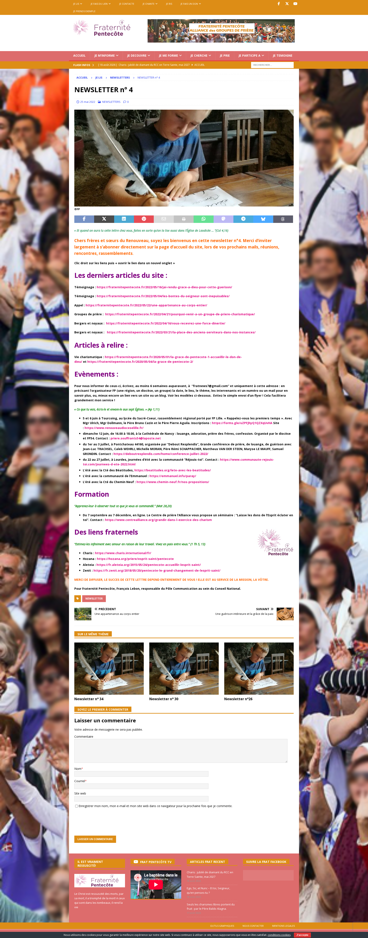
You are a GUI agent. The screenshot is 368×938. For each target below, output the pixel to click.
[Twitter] (287, 3)
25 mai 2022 (87, 102)
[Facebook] (278, 3)
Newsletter (94, 598)
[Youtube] (295, 3)
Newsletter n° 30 (163, 699)
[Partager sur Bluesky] (263, 219)
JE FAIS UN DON (189, 3)
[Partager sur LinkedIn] (124, 219)
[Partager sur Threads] (283, 219)
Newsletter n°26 (238, 699)
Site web (80, 793)
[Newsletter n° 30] (184, 669)
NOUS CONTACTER (253, 925)
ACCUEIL (79, 55)
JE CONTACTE (126, 3)
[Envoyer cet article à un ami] (164, 219)
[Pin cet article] (144, 219)
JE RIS (169, 3)
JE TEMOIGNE (282, 55)
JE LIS (76, 3)
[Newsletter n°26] (259, 669)
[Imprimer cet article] (184, 219)
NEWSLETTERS (111, 102)
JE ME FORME (168, 55)
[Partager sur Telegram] (243, 219)
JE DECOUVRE (137, 55)
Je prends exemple (84, 11)
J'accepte (302, 935)
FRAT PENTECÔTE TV (155, 862)
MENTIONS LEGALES (283, 925)
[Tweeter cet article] (104, 219)
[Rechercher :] (272, 65)
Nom (77, 769)
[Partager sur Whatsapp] (203, 219)
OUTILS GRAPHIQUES (222, 925)
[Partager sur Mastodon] (223, 219)
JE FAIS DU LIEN (99, 3)
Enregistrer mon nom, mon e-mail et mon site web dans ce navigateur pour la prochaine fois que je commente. (155, 806)
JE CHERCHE (198, 55)
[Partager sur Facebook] (84, 219)
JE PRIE (225, 55)
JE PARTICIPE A (249, 55)
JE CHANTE (148, 3)
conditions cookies (279, 935)
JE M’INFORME (104, 55)
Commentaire (83, 736)
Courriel (79, 781)
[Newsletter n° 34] (109, 669)
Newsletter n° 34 (88, 699)
